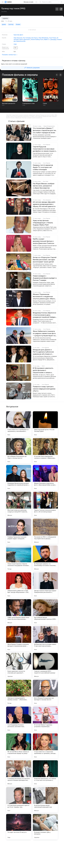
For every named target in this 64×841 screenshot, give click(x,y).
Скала (45, 103)
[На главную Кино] (9, 2)
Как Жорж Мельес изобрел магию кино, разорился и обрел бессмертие (43, 186)
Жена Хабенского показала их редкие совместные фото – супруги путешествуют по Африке (44, 333)
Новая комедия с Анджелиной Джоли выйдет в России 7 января (44, 278)
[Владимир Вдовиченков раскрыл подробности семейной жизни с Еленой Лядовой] (18, 477)
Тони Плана (52, 38)
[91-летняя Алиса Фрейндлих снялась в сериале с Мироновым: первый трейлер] (45, 450)
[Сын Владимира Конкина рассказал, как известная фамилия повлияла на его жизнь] (18, 719)
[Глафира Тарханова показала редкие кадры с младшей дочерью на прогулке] (18, 531)
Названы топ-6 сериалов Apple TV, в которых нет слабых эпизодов (43, 167)
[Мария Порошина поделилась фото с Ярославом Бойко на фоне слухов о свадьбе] (45, 477)
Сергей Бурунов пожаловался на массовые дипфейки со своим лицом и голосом (44, 149)
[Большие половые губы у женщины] (45, 826)
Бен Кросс (35, 38)
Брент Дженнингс (25, 39)
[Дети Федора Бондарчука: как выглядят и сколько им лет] (45, 692)
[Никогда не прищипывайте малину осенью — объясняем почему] (18, 692)
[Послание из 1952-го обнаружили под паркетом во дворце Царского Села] (45, 531)
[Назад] (56, 74)
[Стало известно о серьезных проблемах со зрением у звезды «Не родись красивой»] (45, 746)
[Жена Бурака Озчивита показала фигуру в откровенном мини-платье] (18, 638)
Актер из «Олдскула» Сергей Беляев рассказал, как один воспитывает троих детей (44, 260)
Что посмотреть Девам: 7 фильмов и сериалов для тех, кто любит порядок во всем (44, 130)
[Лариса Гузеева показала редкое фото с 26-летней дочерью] (45, 504)
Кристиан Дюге (18, 35)
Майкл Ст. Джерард (50, 39)
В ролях (4, 37)
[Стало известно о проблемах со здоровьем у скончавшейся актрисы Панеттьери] (18, 423)
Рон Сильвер (27, 38)
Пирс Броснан (18, 38)
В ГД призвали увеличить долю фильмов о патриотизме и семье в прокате (43, 370)
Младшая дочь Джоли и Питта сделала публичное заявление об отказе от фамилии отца (43, 352)
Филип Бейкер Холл (37, 39)
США (15, 44)
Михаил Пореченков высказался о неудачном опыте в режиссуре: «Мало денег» (44, 296)
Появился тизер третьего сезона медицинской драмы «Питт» (44, 389)
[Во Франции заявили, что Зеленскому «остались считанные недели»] (45, 558)
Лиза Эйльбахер (43, 38)
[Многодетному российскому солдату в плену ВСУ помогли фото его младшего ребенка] (18, 504)
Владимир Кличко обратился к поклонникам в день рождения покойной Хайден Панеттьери (44, 315)
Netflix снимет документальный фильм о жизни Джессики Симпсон (43, 241)
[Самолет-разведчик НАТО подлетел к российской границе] (45, 665)
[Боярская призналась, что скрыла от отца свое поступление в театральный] (45, 772)
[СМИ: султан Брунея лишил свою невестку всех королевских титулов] (18, 611)
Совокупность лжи (28, 103)
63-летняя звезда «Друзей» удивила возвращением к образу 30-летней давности (44, 204)
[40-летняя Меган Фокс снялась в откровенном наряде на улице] (18, 746)
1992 (2, 21)
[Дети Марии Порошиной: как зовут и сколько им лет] (18, 450)
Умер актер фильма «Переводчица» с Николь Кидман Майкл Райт (43, 223)
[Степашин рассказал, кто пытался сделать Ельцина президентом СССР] (18, 772)
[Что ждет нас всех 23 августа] (18, 826)
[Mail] (6, 2)
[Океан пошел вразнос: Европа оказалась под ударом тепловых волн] (18, 558)
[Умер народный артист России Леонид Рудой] (45, 423)
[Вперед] (60, 74)
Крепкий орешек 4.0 (8, 103)
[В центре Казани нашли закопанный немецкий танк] (45, 799)
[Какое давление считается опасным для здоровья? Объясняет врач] (18, 665)
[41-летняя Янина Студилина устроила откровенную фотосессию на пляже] (45, 719)
